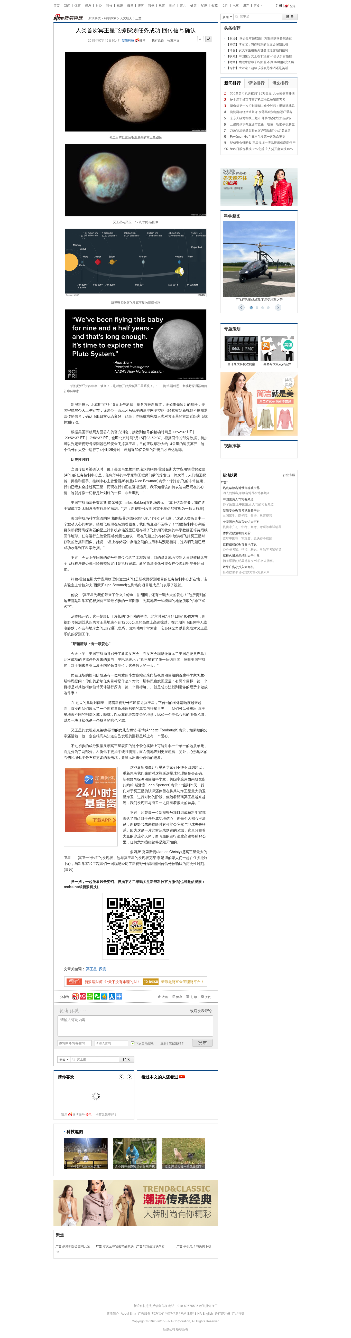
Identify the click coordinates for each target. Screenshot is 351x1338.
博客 (141, 5)
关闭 (208, 996)
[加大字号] (208, 39)
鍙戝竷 (202, 1043)
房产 (246, 5)
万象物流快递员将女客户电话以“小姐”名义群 (260, 130)
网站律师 (186, 1313)
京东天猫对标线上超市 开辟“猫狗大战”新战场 (260, 118)
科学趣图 (232, 216)
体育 (78, 5)
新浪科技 (94, 18)
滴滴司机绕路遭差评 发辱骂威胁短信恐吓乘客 (261, 111)
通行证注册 (222, 1313)
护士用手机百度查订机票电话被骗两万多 (257, 99)
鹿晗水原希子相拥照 (252, 62)
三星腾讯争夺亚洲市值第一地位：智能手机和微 (262, 124)
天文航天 (126, 18)
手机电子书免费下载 (197, 1246)
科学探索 (110, 18)
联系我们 (158, 1313)
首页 (56, 5)
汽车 (236, 5)
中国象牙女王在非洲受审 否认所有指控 (265, 56)
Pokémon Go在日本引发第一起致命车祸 (257, 136)
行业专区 (289, 475)
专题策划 (232, 329)
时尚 (172, 5)
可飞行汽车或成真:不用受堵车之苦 (259, 299)
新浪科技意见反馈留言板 (151, 1305)
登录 (89, 1114)
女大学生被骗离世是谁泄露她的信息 (263, 50)
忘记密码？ (176, 1043)
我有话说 (158, 40)
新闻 (67, 5)
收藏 (214, 5)
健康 (193, 5)
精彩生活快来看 (154, 1246)
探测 (102, 968)
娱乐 (88, 5)
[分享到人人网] (111, 996)
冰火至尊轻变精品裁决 (118, 1246)
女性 (225, 5)
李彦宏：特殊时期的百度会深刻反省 (263, 44)
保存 (179, 996)
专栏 (232, 67)
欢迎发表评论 (201, 1010)
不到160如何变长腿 (280, 62)
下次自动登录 (144, 1043)
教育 (162, 5)
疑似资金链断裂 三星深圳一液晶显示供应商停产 (262, 142)
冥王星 (91, 968)
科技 (109, 5)
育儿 (183, 5)
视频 (120, 5)
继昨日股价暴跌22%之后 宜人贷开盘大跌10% (261, 148)
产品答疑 (238, 1313)
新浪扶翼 (230, 474)
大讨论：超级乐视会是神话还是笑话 (263, 67)
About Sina (128, 1313)
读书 (151, 5)
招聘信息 (172, 1313)
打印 (194, 996)
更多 (257, 5)
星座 (204, 5)
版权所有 (182, 1329)
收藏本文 (173, 40)
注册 (279, 5)
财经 (99, 5)
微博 (130, 5)
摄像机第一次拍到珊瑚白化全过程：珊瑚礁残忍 (262, 105)
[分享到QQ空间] (104, 996)
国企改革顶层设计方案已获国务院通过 (265, 38)
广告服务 (144, 1313)
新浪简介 (113, 1313)
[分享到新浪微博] (75, 996)
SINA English (204, 1313)
